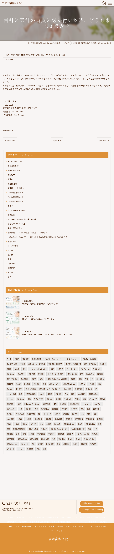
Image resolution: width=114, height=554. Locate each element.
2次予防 (66, 414)
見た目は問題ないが (78, 429)
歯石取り (66, 444)
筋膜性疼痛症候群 (19, 429)
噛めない (50, 399)
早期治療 (61, 434)
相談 (99, 384)
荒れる (80, 424)
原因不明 (10, 384)
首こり (70, 439)
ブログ (10, 206)
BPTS (24, 434)
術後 (72, 394)
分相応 (48, 424)
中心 (95, 429)
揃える (17, 369)
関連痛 (34, 379)
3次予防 (75, 414)
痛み (58, 444)
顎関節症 (11, 268)
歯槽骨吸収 (78, 389)
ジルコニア (93, 399)
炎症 (99, 424)
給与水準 (57, 424)
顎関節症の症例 (14, 170)
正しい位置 (45, 439)
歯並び (75, 444)
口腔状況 (96, 409)
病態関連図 (12, 183)
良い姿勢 (19, 389)
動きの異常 (50, 444)
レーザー (21, 449)
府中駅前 (41, 374)
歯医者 (17, 359)
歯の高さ (103, 364)
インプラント (13, 245)
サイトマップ (57, 531)
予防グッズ (20, 414)
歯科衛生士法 (90, 424)
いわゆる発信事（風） (17, 210)
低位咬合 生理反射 (89, 359)
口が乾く (27, 384)
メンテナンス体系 (83, 434)
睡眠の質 (44, 429)
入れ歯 (10, 250)
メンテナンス (85, 369)
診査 (52, 369)
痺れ (66, 394)
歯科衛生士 (45, 409)
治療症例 (11, 214)
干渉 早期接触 (12, 379)
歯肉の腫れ (21, 374)
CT (96, 389)
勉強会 (20, 419)
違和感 (50, 394)
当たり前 (33, 424)
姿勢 (55, 404)
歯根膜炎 (37, 384)
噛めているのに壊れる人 (59, 429)
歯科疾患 (74, 409)
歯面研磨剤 (31, 414)
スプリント (98, 404)
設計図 (58, 399)
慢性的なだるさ (89, 439)
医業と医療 (58, 419)
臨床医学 (55, 409)
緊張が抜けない (12, 444)
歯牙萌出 (82, 384)
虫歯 (9, 259)
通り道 (40, 444)
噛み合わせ (20, 399)
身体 (33, 444)
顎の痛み (93, 444)
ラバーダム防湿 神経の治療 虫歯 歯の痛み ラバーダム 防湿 (48, 389)
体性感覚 (63, 404)
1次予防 (57, 414)
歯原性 (9, 369)
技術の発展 (46, 404)
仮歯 (29, 399)
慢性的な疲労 (33, 429)
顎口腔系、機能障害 (55, 364)
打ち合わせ (68, 399)
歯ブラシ (10, 414)
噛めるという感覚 (32, 409)
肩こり (78, 439)
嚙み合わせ (12, 241)
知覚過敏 (100, 374)
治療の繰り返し (31, 394)
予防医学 (65, 409)
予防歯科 (84, 444)
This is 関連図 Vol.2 (15, 197)
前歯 (53, 439)
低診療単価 (38, 419)
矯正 (44, 449)
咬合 (86, 379)
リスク (42, 394)
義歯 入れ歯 (72, 374)
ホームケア (47, 414)
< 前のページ (10, 140)
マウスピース (86, 404)
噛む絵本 (11, 174)
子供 (38, 449)
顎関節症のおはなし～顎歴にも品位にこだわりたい (28, 232)
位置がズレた (22, 439)
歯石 (8, 429)
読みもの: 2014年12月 (16, 223)
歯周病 (10, 254)
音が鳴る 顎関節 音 (73, 364)
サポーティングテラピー (56, 374)
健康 (88, 409)
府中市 (9, 359)
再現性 (77, 399)
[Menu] (109, 3)
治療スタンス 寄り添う (36, 364)
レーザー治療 (11, 394)
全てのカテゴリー (15, 161)
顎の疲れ (62, 439)
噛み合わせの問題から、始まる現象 (22, 219)
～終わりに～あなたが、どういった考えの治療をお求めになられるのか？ (37, 237)
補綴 (84, 399)
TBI (39, 414)
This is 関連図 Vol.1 (15, 192)
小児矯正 (91, 384)
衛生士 (25, 424)
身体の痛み (100, 379)
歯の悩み (10, 389)
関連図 (10, 179)
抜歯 (20, 394)
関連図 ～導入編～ (16, 188)
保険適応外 (10, 404)
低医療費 (48, 419)
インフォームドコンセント (38, 369)
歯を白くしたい (54, 384)
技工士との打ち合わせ (31, 404)
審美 (44, 384)
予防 (9, 277)
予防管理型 (41, 434)
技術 (19, 404)
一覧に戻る (57, 140)
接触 (89, 429)
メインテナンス (71, 369)
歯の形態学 (24, 379)
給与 (41, 424)
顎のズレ (95, 434)
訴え (17, 434)
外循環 (17, 424)
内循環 (9, 424)
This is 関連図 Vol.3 (15, 201)
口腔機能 (100, 419)
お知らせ (11, 263)
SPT (81, 374)
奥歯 (24, 369)
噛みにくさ (24, 444)
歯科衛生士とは (69, 424)
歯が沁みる (90, 374)
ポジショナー (11, 409)
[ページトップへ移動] (109, 506)
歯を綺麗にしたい (69, 384)
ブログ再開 (10, 419)
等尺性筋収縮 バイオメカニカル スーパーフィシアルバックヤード (55, 359)
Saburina (10, 399)
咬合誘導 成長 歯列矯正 (16, 364)
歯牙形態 (60, 369)
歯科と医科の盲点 (9, 130)
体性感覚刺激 (74, 404)
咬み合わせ (97, 369)
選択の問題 (34, 439)
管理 (82, 409)
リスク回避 (81, 394)
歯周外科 (58, 394)
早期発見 (51, 434)
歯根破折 (89, 389)
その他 (10, 272)
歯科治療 (32, 374)
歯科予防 (10, 434)
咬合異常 (26, 359)
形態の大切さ (38, 399)
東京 (88, 414)
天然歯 (102, 399)
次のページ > (104, 140)
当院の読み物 (13, 166)
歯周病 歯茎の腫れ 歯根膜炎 (56, 379)
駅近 (95, 414)
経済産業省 (79, 419)
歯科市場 (69, 419)
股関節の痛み (93, 394)
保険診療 (70, 434)
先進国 (31, 434)
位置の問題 (10, 439)
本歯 (20, 409)
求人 (82, 414)
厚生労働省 (90, 419)
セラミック (10, 449)
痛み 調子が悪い (90, 364)
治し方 (18, 384)
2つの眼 (28, 419)
